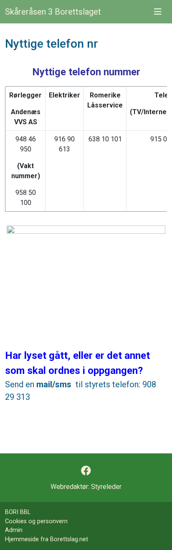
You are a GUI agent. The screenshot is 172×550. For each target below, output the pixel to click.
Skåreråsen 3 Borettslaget (53, 12)
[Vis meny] (158, 11)
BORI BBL (17, 512)
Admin (14, 530)
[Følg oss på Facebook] (86, 471)
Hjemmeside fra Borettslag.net (46, 539)
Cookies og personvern (36, 521)
